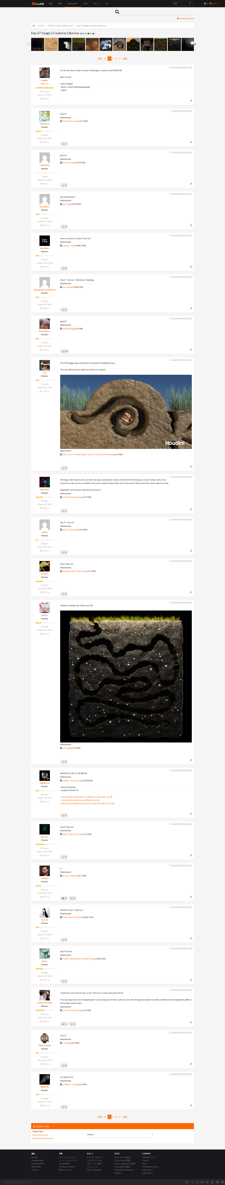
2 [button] (112, 54)
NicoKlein (44, 248)
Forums (41, 26)
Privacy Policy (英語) (122, 1160)
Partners (35, 1170)
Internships (147, 1170)
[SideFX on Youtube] (217, 1182)
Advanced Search (186, 18)
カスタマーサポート (95, 1157)
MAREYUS (44, 783)
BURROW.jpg (68, 328)
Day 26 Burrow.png (70, 121)
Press (144, 1163)
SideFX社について (149, 1157)
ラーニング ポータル (67, 1157)
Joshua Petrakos (44, 1002)
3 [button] (113, 54)
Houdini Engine (38, 1160)
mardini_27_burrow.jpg (72, 780)
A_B (44, 373)
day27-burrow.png (70, 529)
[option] (38, 44)
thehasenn (45, 123)
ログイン (216, 3)
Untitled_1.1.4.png (70, 1084)
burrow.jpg (67, 748)
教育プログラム (65, 1170)
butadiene (44, 206)
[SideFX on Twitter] (192, 1182)
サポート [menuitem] (96, 3)
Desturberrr (44, 331)
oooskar (44, 878)
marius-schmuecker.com (100, 797)
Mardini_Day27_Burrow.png (74, 571)
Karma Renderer (38, 1163)
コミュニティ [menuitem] (72, 3)
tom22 (45, 532)
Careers (145, 1160)
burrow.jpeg (67, 287)
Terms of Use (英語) (122, 1157)
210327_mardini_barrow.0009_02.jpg (79, 958)
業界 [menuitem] (60, 3)
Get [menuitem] (107, 3)
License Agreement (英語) (125, 1163)
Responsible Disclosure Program (123, 1171)
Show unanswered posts (43, 1138)
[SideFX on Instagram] (197, 1182)
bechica (44, 574)
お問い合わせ (147, 1173)
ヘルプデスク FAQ (94, 1160)
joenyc (45, 615)
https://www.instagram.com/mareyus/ (76, 803)
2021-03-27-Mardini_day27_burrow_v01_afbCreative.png (88, 454)
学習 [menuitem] (85, 3)
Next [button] (195, 44)
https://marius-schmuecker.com (74, 797)
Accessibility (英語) (122, 1167)
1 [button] (110, 54)
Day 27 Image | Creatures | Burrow (91, 26)
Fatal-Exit (44, 489)
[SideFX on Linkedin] (223, 1182)
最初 (100, 58)
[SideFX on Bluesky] (202, 1182)
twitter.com (92, 800)
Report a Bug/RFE (94, 1170)
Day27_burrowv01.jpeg (72, 917)
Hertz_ (45, 961)
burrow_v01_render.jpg (72, 1010)
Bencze (44, 837)
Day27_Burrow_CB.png (72, 834)
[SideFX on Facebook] (187, 1182)
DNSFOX (45, 1087)
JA (207, 3)
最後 (125, 58)
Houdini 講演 (64, 1163)
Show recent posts (41, 1135)
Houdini (35, 1157)
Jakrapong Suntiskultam (44, 289)
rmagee (44, 80)
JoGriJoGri (44, 165)
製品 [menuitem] (51, 3)
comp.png (66, 1043)
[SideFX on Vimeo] (212, 1182)
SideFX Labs (36, 1167)
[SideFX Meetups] (207, 1182)
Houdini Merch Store (150, 1167)
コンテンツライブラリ (68, 1160)
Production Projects (67, 1167)
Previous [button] (28, 44)
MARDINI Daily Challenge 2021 (60, 26)
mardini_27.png (69, 245)
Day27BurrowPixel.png (72, 497)
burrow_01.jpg (68, 162)
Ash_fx (45, 920)
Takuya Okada (44, 1045)
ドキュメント (92, 1167)
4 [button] (115, 54)
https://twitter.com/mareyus (72, 800)
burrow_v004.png (70, 875)
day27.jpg (66, 204)
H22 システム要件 (94, 1163)
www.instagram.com (103, 803)
